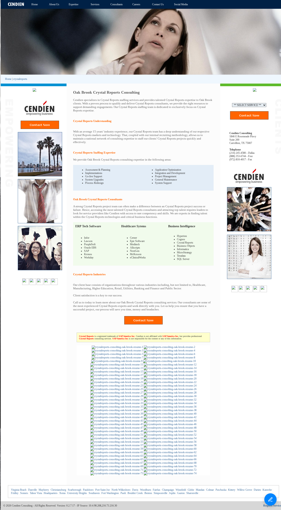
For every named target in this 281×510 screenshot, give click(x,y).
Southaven (94, 493)
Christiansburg (58, 489)
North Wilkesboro (121, 489)
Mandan (200, 489)
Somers (24, 493)
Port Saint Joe (102, 489)
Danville (32, 489)
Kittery (231, 489)
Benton (148, 493)
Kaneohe (267, 489)
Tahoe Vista (36, 493)
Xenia (62, 493)
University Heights (77, 493)
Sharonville (192, 493)
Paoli (123, 493)
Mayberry (44, 489)
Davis (135, 489)
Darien (257, 489)
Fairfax (156, 489)
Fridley (14, 493)
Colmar (210, 489)
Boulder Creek (135, 493)
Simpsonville (160, 493)
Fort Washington (110, 493)
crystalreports (20, 79)
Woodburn (145, 489)
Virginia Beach (18, 489)
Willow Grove (244, 489)
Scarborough (74, 489)
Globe (191, 489)
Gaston (181, 493)
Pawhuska (221, 489)
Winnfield (181, 489)
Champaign (168, 489)
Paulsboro (88, 489)
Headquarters (51, 493)
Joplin (172, 493)
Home (8, 79)
